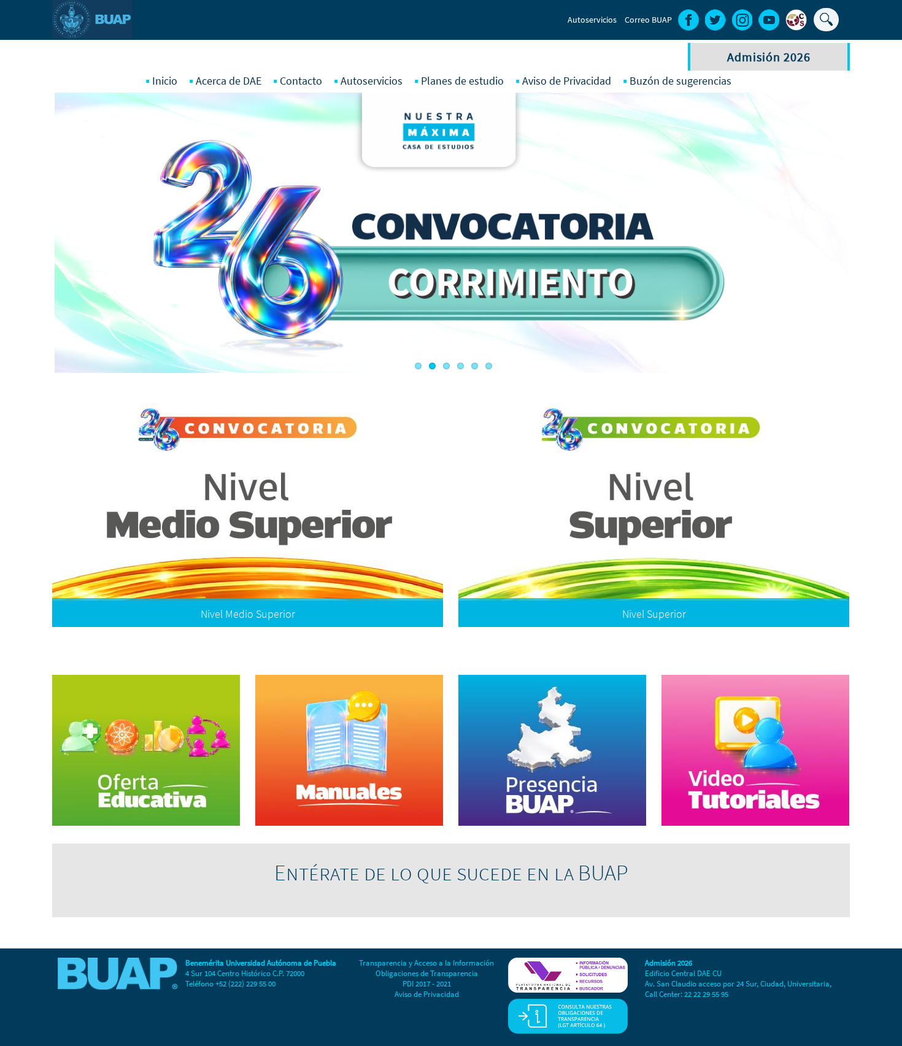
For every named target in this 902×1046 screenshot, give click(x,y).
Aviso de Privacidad (566, 81)
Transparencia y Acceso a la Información (426, 963)
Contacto (301, 81)
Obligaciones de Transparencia (427, 973)
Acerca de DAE (228, 81)
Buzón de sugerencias (680, 81)
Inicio (164, 81)
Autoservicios (592, 19)
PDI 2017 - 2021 (427, 984)
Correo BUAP (648, 19)
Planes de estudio (462, 81)
